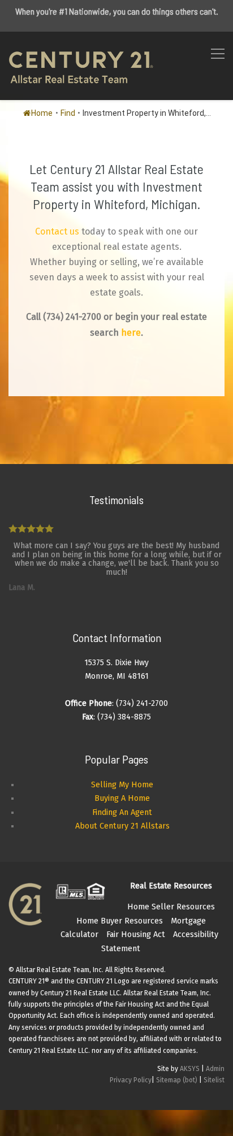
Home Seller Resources (171, 907)
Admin (215, 1069)
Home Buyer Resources (119, 921)
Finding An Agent (122, 812)
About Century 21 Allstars (122, 826)
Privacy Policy (131, 1080)
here (131, 332)
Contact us (57, 231)
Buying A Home (122, 798)
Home (42, 113)
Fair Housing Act (135, 934)
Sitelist (214, 1080)
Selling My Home (122, 785)
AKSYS (190, 1069)
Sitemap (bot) (176, 1080)
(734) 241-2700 (72, 316)
